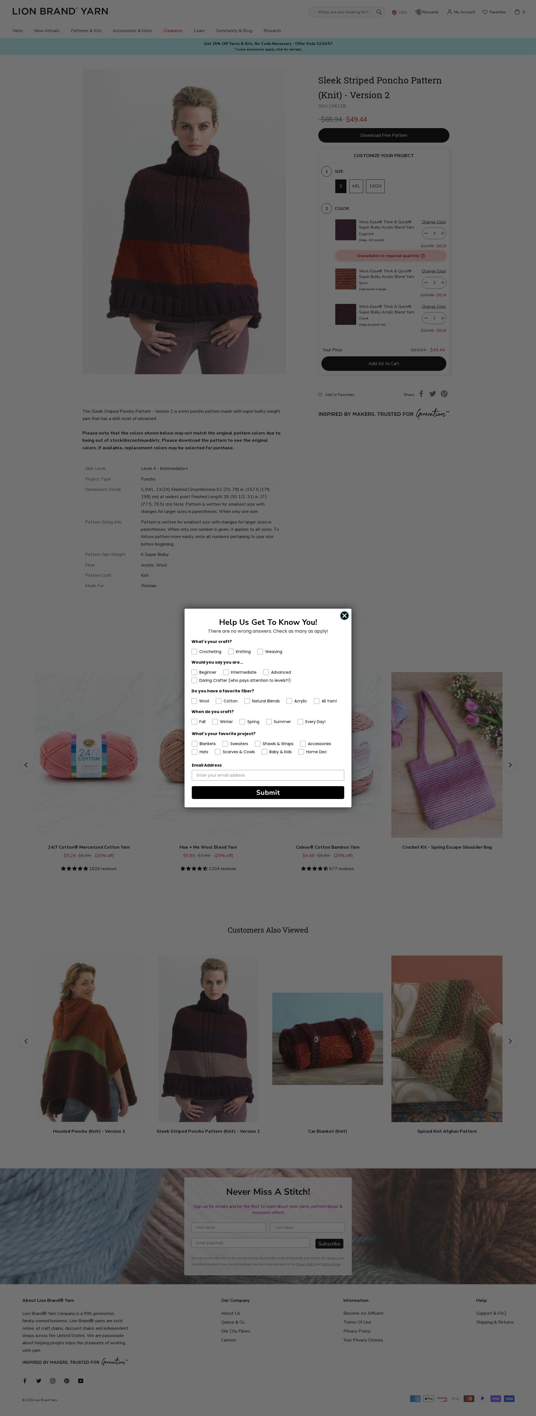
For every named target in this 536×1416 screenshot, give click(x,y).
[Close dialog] (344, 615)
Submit (268, 792)
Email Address (207, 765)
